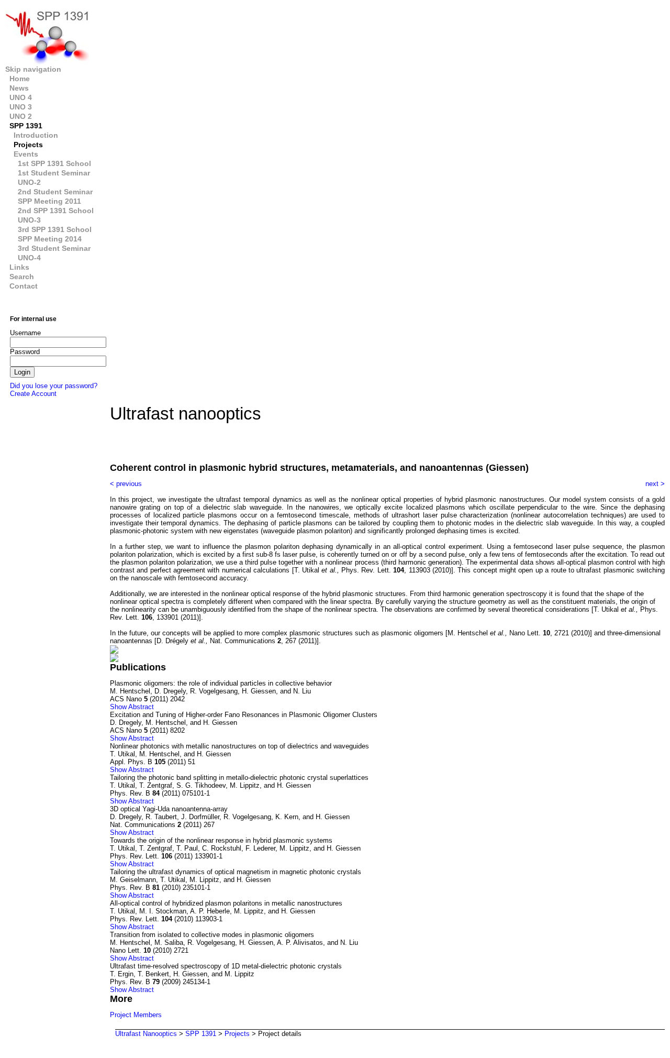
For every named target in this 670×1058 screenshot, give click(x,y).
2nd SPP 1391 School (56, 210)
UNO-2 (29, 182)
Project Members (136, 1015)
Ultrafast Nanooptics (146, 1034)
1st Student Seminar (54, 173)
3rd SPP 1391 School (55, 229)
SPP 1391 (25, 126)
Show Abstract (132, 707)
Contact (23, 286)
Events (26, 154)
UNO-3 (29, 220)
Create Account (33, 394)
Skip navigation (33, 69)
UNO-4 (29, 258)
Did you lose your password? (53, 386)
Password (25, 352)
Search (21, 276)
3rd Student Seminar (54, 248)
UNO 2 (20, 116)
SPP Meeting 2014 (50, 239)
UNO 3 (20, 107)
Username (25, 333)
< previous (126, 484)
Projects (28, 144)
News (19, 88)
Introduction (36, 135)
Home (19, 78)
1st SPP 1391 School (54, 163)
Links (19, 267)
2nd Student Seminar (55, 192)
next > (655, 484)
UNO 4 (20, 97)
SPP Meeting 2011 (49, 201)
